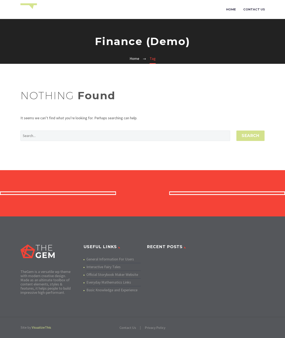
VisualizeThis (41, 327)
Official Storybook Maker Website (112, 274)
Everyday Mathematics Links (108, 282)
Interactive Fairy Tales (103, 266)
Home (231, 9)
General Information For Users (110, 259)
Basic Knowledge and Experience (111, 290)
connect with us (142, 193)
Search (250, 135)
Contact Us (254, 9)
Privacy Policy (155, 328)
